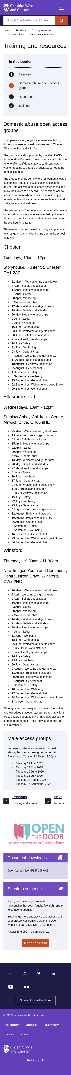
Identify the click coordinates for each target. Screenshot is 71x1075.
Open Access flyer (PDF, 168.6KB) (28, 870)
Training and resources (42, 34)
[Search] (61, 20)
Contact (25, 1034)
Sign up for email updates (37, 1000)
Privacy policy (51, 1024)
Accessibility (12, 1024)
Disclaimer (31, 1024)
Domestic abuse (15, 34)
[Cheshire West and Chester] (18, 7)
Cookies (10, 1034)
